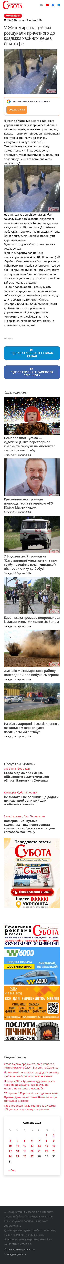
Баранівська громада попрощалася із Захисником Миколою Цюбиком (32, 619)
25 (17, 1156)
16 (53, 1146)
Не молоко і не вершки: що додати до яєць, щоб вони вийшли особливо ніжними (31, 800)
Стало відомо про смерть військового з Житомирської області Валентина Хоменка (26, 776)
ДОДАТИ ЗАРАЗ (17, 109)
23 (53, 1151)
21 (39, 1151)
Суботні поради (27, 792)
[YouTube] (47, 5)
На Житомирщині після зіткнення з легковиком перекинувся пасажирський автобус (31, 727)
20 (32, 1151)
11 (17, 1146)
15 (46, 1146)
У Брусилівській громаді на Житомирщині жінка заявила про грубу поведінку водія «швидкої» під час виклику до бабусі (30, 562)
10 (10, 1146)
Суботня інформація (17, 768)
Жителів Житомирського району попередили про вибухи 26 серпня (31, 672)
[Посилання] (12, 5)
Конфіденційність (15, 1254)
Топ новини (37, 816)
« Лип (11, 1170)
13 (32, 1146)
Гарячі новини (13, 816)
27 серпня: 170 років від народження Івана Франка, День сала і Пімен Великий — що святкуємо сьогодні (31, 1097)
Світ (26, 816)
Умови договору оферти (19, 1249)
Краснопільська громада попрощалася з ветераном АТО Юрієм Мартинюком (28, 503)
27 (32, 1156)
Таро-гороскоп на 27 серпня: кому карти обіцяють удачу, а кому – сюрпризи (30, 1107)
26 (24, 1156)
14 (39, 1146)
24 (10, 1156)
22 (46, 1151)
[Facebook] (53, 5)
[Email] (41, 5)
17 (10, 1151)
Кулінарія (10, 792)
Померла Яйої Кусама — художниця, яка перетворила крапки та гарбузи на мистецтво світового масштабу (29, 444)
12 (24, 1146)
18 (17, 1151)
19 (24, 1151)
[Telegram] (58, 5)
